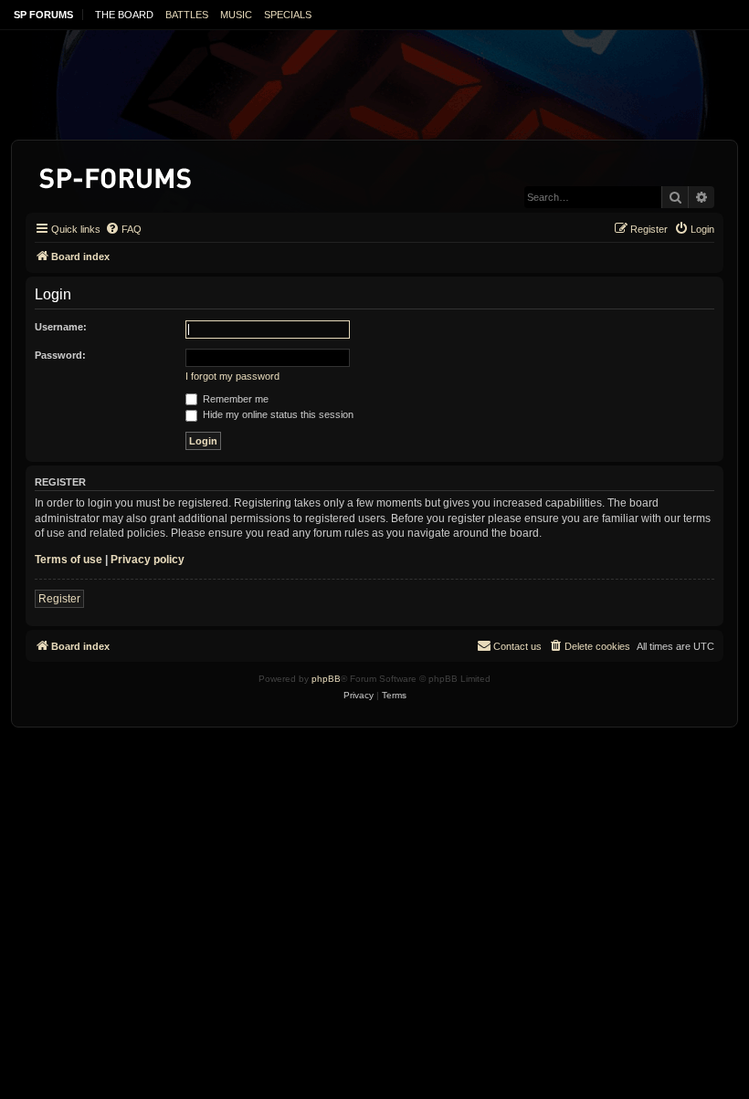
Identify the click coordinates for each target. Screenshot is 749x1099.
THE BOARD (124, 14)
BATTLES (186, 14)
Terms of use (68, 559)
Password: (60, 355)
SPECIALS (287, 14)
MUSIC (236, 14)
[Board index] (116, 175)
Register (59, 598)
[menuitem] (123, 229)
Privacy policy (148, 559)
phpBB (326, 679)
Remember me (234, 398)
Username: (61, 326)
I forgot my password (232, 376)
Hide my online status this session (276, 414)
